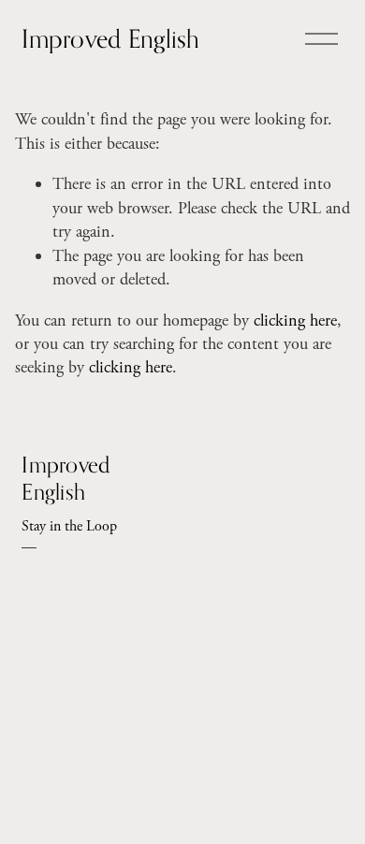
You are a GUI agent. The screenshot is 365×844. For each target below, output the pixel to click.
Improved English (110, 38)
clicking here (295, 320)
